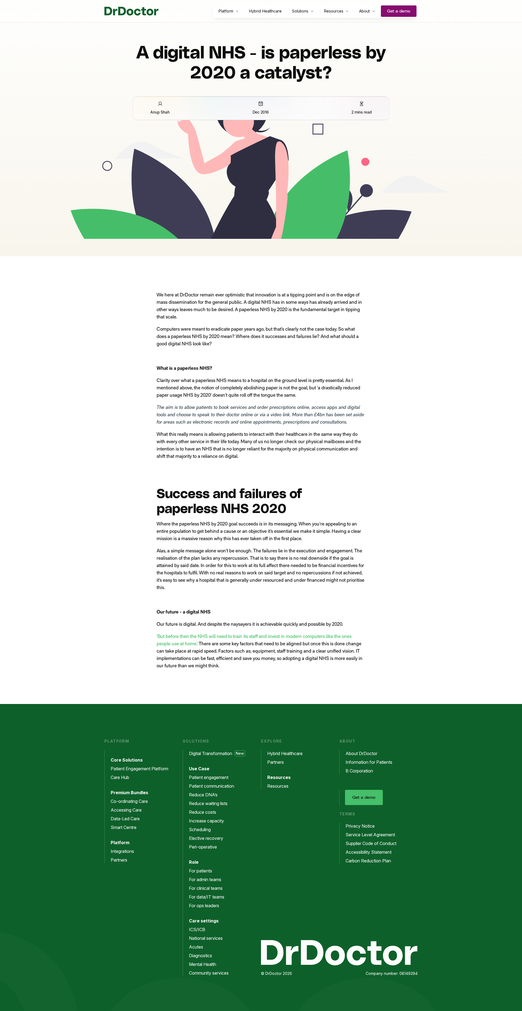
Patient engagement (208, 777)
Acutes (196, 947)
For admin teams (205, 879)
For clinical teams (206, 888)
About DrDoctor (361, 753)
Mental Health (202, 964)
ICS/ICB (197, 929)
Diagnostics (200, 955)
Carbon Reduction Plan (368, 860)
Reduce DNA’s (203, 794)
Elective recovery (206, 838)
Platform (226, 11)
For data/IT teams (206, 897)
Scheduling (200, 829)
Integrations (122, 851)
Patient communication (211, 786)
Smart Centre (123, 827)
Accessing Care (126, 810)
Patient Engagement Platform (139, 768)
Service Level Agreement (370, 834)
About (364, 11)
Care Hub (120, 777)
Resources (333, 11)
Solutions (300, 11)
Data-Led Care (125, 818)
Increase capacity (206, 821)
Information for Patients (369, 762)
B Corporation (359, 771)
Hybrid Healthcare (265, 11)
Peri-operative (203, 847)
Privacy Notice (360, 826)
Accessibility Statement (368, 852)
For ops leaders (204, 905)
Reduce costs (202, 812)
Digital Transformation (216, 753)
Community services (209, 973)
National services (206, 938)
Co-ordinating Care (129, 801)
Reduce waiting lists (208, 803)
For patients (200, 871)
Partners (119, 860)
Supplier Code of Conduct (371, 843)
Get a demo (398, 11)
